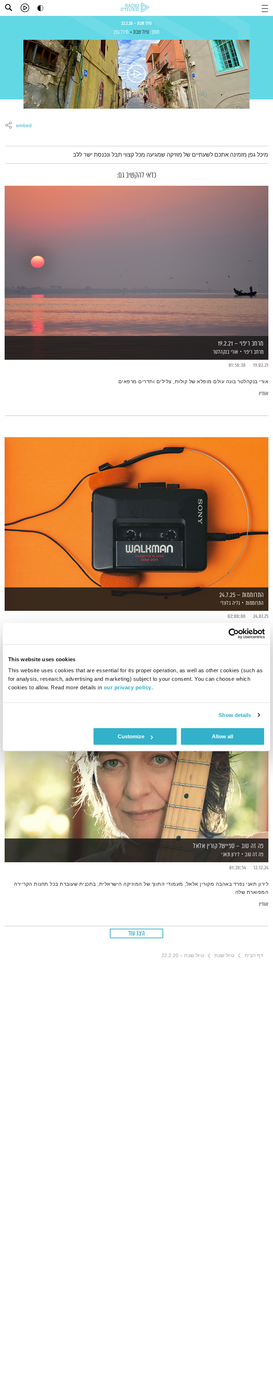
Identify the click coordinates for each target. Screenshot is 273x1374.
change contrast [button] (40, 8)
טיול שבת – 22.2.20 (136, 23)
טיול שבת (141, 32)
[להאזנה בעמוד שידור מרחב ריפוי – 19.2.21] (136, 260)
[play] (25, 8)
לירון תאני (230, 855)
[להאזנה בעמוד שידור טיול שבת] (136, 74)
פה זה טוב (254, 855)
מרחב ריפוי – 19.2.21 (241, 343)
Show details (235, 715)
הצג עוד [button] (136, 934)
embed (24, 126)
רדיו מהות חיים (136, 8)
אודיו (263, 393)
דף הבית (254, 955)
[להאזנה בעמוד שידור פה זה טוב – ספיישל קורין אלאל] (136, 763)
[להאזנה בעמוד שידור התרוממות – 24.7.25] (136, 512)
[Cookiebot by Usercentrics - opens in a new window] (234, 633)
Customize (131, 736)
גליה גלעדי (229, 603)
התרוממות (255, 603)
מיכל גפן (121, 32)
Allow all (222, 736)
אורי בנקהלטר (225, 352)
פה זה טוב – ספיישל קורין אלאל (228, 846)
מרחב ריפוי (254, 352)
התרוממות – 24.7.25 (241, 595)
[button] (265, 7)
